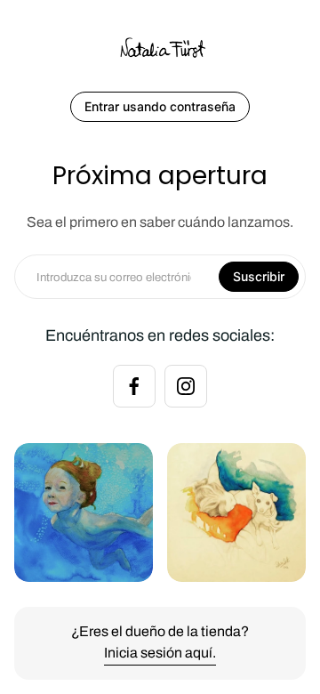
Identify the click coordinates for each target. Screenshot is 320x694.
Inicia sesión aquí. (160, 652)
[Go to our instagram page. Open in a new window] (185, 386)
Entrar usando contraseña (160, 106)
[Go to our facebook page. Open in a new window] (134, 386)
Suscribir (258, 276)
